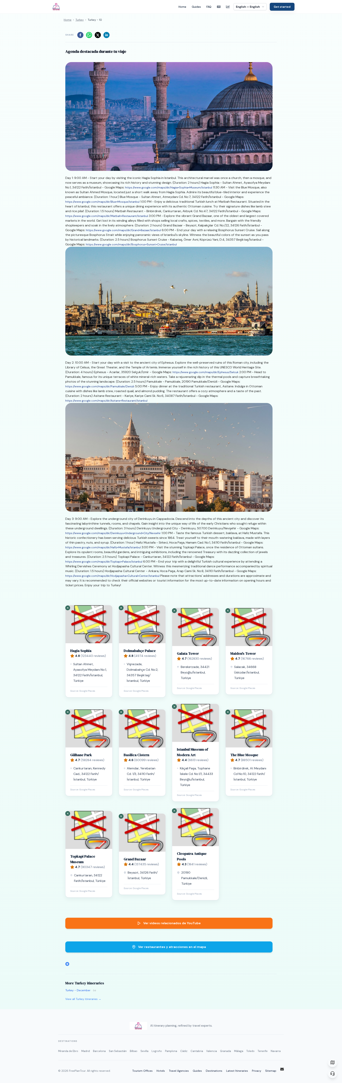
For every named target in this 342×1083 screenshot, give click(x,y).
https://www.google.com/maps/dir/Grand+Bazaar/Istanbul (123, 230)
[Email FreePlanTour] (282, 1069)
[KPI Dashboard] (228, 7)
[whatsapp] (89, 35)
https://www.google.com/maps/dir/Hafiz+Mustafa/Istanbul (103, 547)
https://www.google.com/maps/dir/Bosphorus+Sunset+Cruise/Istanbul (131, 244)
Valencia (211, 1051)
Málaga (238, 1051)
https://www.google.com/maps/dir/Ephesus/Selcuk (205, 372)
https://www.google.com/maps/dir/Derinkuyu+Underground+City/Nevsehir (113, 533)
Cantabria (197, 1051)
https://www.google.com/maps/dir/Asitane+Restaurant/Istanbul (106, 400)
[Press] (218, 7)
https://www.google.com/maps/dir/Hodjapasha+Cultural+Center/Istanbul (112, 576)
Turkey (79, 20)
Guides (196, 7)
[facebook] (80, 35)
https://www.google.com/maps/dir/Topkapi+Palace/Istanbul (103, 561)
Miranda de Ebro (68, 1051)
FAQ (208, 7)
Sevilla (144, 1051)
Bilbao (133, 1051)
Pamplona (171, 1051)
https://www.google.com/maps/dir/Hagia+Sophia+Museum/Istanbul (168, 187)
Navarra (276, 1051)
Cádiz (183, 1051)
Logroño (157, 1051)
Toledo (250, 1051)
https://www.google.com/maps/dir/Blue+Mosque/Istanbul (102, 201)
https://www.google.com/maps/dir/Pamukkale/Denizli (99, 386)
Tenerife (263, 1051)
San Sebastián (118, 1051)
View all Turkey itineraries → (83, 999)
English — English (248, 7)
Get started (282, 7)
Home (182, 7)
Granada (225, 1051)
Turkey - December (77, 990)
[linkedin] (106, 35)
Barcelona (99, 1051)
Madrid (85, 1051)
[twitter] (98, 35)
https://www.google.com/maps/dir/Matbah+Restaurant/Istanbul (106, 216)
